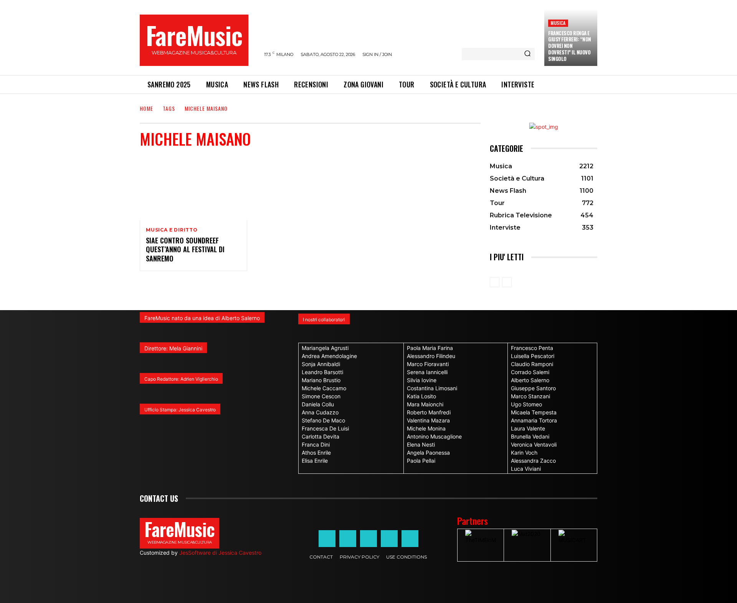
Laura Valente (528, 428)
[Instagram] (347, 538)
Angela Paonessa (428, 452)
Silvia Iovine (421, 380)
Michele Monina (426, 428)
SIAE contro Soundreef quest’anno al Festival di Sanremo (185, 249)
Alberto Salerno (530, 380)
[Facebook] (327, 538)
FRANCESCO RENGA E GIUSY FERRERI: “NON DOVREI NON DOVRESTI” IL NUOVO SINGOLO (569, 46)
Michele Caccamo (324, 388)
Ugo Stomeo (526, 404)
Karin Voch (524, 452)
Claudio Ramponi (532, 364)
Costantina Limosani (432, 388)
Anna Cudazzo (320, 412)
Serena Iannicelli (427, 372)
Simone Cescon (321, 396)
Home (146, 108)
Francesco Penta (532, 348)
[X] (389, 538)
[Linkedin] (368, 538)
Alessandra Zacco (533, 460)
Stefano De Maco (323, 420)
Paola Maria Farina (430, 348)
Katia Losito (421, 396)
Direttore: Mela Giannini (173, 348)
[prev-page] (494, 282)
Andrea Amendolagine (329, 356)
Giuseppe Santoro (533, 388)
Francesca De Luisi (325, 428)
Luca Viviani (526, 468)
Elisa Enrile (315, 460)
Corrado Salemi (530, 372)
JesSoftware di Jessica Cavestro (220, 552)
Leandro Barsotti (322, 372)
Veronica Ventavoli (534, 444)
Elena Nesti (421, 444)
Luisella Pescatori (532, 356)
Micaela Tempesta (534, 412)
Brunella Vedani (530, 436)
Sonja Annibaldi (321, 364)
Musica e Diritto (172, 230)
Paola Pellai (421, 460)
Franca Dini (316, 444)
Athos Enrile (316, 452)
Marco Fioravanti (428, 364)
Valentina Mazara (428, 420)
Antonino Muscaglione (434, 436)
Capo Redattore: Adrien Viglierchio (181, 379)
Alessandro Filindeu (431, 356)
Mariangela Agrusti (325, 348)
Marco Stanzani (530, 396)
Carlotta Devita (320, 436)
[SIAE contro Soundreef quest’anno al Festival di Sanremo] (193, 188)
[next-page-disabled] (507, 282)
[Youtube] (410, 538)
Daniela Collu (318, 404)
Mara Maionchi (425, 404)
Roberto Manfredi (429, 412)
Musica (557, 23)
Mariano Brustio (321, 380)
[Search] (527, 54)
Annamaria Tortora (534, 420)
